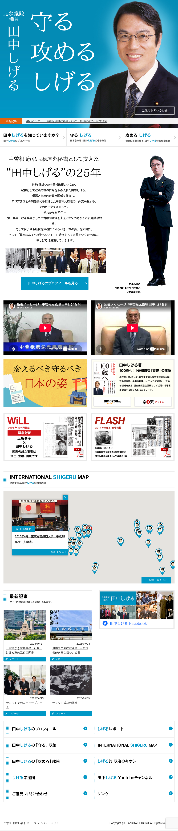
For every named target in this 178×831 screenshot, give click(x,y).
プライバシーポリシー (48, 823)
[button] (71, 551)
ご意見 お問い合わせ (154, 110)
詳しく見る (57, 552)
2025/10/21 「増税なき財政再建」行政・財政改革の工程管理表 (66, 121)
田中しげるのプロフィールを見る (53, 283)
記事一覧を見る (158, 580)
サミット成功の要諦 (64, 702)
